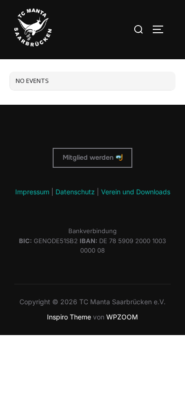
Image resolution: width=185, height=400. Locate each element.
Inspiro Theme (69, 317)
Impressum (32, 192)
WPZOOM (122, 317)
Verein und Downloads (135, 192)
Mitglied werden (89, 157)
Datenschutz (75, 192)
